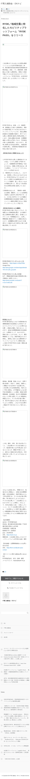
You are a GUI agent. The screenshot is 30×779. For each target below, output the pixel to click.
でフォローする (16, 583)
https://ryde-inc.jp (12, 535)
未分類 (5, 637)
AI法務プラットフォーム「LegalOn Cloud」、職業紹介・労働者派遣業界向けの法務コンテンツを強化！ (16, 671)
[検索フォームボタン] (27, 613)
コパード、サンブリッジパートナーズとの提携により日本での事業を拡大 (16, 649)
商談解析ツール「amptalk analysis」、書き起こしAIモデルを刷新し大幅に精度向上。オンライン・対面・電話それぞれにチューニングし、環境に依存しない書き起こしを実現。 (16, 717)
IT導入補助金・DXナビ (11, 3)
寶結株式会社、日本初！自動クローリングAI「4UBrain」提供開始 (15, 731)
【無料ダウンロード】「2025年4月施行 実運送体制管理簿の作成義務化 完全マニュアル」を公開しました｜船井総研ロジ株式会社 (16, 707)
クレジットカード (8, 632)
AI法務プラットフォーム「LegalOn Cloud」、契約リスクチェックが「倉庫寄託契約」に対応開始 (16, 752)
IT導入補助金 (7, 628)
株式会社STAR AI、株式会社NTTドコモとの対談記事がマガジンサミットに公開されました (16, 725)
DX (5, 572)
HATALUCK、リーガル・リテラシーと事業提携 (16, 746)
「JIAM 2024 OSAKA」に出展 (12, 759)
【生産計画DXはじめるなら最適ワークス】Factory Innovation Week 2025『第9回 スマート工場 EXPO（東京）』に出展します (16, 656)
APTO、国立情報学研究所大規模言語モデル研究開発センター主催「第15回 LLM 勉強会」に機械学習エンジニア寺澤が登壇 (16, 680)
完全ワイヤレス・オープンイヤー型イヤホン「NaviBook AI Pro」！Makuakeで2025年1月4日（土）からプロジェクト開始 (16, 739)
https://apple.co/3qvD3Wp (17, 263)
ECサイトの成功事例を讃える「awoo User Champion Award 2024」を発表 (15, 664)
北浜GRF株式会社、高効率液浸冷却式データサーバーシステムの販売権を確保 (16, 700)
